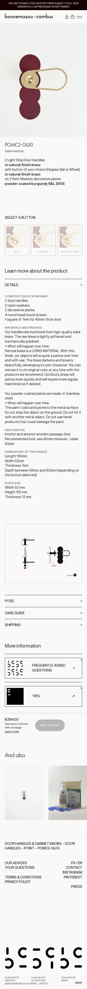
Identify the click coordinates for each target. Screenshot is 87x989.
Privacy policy (17, 881)
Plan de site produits (12, 979)
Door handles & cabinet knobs (33, 843)
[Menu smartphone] (79, 17)
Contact (74, 867)
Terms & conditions (23, 877)
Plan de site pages (68, 979)
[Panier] (72, 17)
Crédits (43, 983)
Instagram (72, 872)
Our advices (16, 863)
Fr (73, 863)
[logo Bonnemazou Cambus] (29, 16)
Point (29, 848)
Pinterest (73, 877)
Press (76, 886)
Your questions (20, 867)
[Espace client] (67, 17)
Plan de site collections (38, 979)
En (80, 863)
